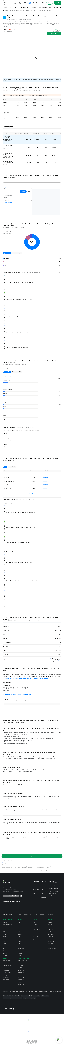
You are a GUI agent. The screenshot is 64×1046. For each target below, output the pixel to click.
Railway (19, 946)
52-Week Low (21, 972)
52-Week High (21, 970)
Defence (20, 934)
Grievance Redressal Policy (54, 894)
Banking (19, 922)
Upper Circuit (21, 975)
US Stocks (15, 3)
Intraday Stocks (21, 984)
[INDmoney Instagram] (15, 896)
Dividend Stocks (6, 970)
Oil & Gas (20, 953)
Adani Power (6, 941)
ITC (3, 946)
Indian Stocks (20, 3)
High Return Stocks (7, 972)
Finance (19, 950)
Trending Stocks (21, 979)
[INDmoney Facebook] (4, 896)
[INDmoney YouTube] (12, 896)
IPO (34, 2)
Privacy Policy (52, 885)
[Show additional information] (60, 87)
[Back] (4, 11)
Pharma (19, 927)
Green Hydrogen (36, 936)
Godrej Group (51, 941)
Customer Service (43, 892)
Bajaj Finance (6, 939)
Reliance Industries (7, 924)
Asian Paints (5, 955)
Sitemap (43, 900)
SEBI (12, 1001)
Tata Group (50, 922)
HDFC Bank (5, 927)
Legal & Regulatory (53, 891)
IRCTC (4, 943)
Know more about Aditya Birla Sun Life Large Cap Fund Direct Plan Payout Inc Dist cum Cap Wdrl (25, 678)
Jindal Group (51, 946)
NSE (15, 1001)
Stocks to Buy (21, 982)
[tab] (7, 914)
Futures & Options (35, 892)
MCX (22, 1001)
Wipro (4, 950)
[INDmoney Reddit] (18, 896)
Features (38, 2)
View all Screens (6, 977)
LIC (3, 948)
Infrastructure (21, 939)
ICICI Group (50, 943)
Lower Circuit (21, 977)
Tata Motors (5, 922)
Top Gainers (20, 963)
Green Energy (36, 927)
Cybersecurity (36, 939)
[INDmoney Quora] (21, 896)
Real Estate (20, 941)
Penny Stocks (6, 967)
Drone (34, 934)
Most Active (20, 967)
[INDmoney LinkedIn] (7, 896)
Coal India (5, 953)
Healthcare (20, 955)
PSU (19, 943)
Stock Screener (6, 979)
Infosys (4, 936)
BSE (19, 1001)
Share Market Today (22, 960)
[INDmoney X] (9, 896)
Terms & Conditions (53, 888)
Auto (19, 929)
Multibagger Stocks (7, 975)
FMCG (19, 931)
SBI (3, 929)
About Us (43, 884)
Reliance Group (51, 927)
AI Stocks (35, 922)
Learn (42, 889)
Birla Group (50, 931)
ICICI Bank (5, 934)
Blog (42, 886)
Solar (34, 931)
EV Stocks (35, 924)
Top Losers (20, 965)
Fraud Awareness (43, 896)
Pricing (44, 2)
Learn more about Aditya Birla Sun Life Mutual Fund (17, 694)
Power (19, 936)
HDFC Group (51, 934)
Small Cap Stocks (7, 965)
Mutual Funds (29, 3)
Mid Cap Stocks (6, 963)
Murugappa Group (52, 948)
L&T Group (50, 939)
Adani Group (51, 924)
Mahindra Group (51, 936)
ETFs (25, 2)
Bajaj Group (50, 929)
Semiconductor (36, 929)
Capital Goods (21, 948)
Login (49, 2)
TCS (4, 931)
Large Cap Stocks (7, 960)
